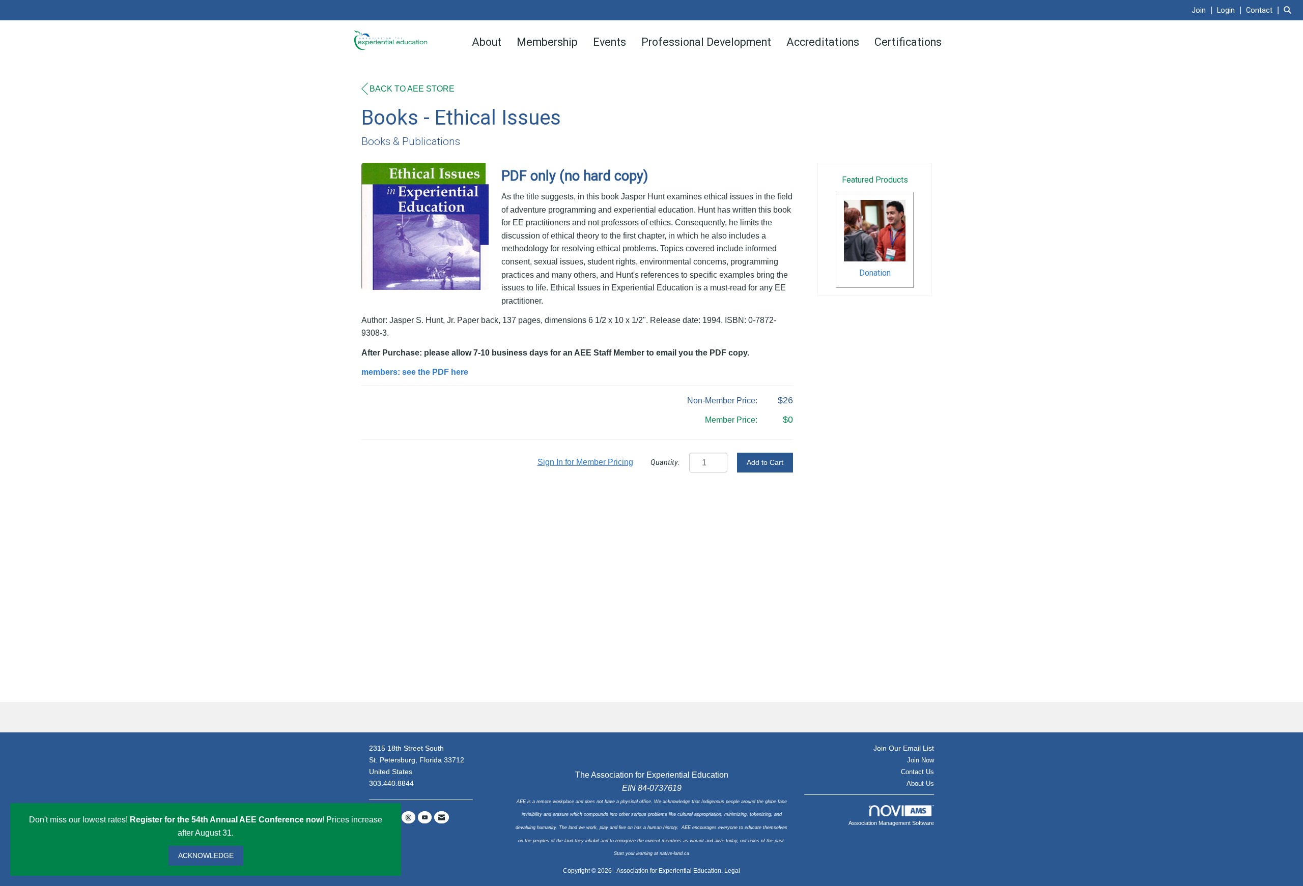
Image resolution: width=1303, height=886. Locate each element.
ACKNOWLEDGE (206, 855)
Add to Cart (765, 462)
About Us (920, 783)
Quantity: (664, 462)
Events (609, 42)
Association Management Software (891, 823)
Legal (732, 870)
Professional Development (706, 42)
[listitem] (1203, 10)
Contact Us (917, 772)
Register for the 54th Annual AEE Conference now (226, 819)
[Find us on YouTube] (425, 817)
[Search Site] (1289, 10)
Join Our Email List (903, 748)
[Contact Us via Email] (441, 817)
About (486, 42)
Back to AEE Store (412, 88)
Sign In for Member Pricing (585, 462)
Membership (547, 42)
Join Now (920, 760)
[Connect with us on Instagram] (408, 817)
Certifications (908, 42)
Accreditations (822, 42)
